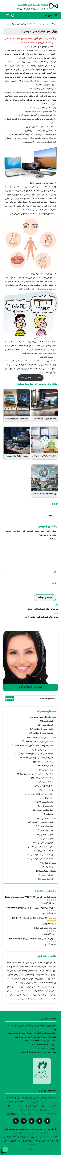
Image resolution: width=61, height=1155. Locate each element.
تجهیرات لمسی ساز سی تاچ (45, 749)
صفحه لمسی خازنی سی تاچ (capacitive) (36, 753)
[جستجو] (13, 16)
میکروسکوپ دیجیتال (44, 810)
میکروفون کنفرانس (45, 842)
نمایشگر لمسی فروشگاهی (43, 733)
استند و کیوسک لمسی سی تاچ (44, 717)
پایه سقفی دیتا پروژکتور (43, 778)
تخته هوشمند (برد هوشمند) (42, 858)
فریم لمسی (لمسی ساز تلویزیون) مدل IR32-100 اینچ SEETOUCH (29, 1102)
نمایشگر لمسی (47, 879)
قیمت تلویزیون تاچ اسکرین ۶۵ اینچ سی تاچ (38, 1110)
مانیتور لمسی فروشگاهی (43, 729)
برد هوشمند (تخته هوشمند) (42, 854)
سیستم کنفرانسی (46, 830)
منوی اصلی (47, 15)
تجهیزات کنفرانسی (49, 818)
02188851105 (26, 687)
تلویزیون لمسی (47, 875)
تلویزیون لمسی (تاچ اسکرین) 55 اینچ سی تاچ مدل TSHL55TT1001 (28, 1106)
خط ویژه (38, 687)
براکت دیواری (47, 769)
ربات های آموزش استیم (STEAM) (39, 741)
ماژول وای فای (47, 806)
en (30, 1149)
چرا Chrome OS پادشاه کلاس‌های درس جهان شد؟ (35, 982)
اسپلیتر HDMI (47, 765)
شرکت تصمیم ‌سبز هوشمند (33, 5)
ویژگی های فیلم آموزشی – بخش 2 (39, 32)
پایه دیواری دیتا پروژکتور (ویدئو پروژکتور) (36, 774)
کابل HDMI (48, 798)
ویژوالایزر (49, 814)
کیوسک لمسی (47, 725)
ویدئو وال (49, 867)
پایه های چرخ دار (46, 782)
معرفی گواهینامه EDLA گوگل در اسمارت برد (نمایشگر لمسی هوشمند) (29, 990)
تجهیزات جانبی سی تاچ (47, 762)
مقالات (50, 516)
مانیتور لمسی (48, 838)
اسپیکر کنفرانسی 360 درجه (42, 822)
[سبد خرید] (7, 16)
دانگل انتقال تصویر (45, 786)
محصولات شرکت (49, 863)
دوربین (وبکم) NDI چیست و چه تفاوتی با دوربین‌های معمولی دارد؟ (29, 974)
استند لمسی (48, 721)
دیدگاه (53, 539)
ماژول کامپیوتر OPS (45, 802)
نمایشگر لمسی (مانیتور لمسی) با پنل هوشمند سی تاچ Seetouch (30, 1097)
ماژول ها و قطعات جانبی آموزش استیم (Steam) (33, 745)
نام (55, 572)
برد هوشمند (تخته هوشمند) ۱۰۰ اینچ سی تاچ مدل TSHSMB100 (30, 1114)
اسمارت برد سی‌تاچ (45, 850)
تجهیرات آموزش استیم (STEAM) (42, 737)
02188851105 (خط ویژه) (35, 1040)
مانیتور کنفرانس (47, 834)
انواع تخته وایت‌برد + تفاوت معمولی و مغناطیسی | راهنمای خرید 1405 (28, 970)
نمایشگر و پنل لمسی (48, 871)
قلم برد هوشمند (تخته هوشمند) (40, 794)
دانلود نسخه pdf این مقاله (30, 377)
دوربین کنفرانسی (46, 826)
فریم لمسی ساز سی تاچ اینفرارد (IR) (38, 757)
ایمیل (54, 583)
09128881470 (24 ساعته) (40, 1044)
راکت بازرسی (48, 790)
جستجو (9, 699)
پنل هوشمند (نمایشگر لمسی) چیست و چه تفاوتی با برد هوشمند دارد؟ (28, 995)
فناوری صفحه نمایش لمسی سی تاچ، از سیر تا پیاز (36, 999)
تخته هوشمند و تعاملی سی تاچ (44, 846)
